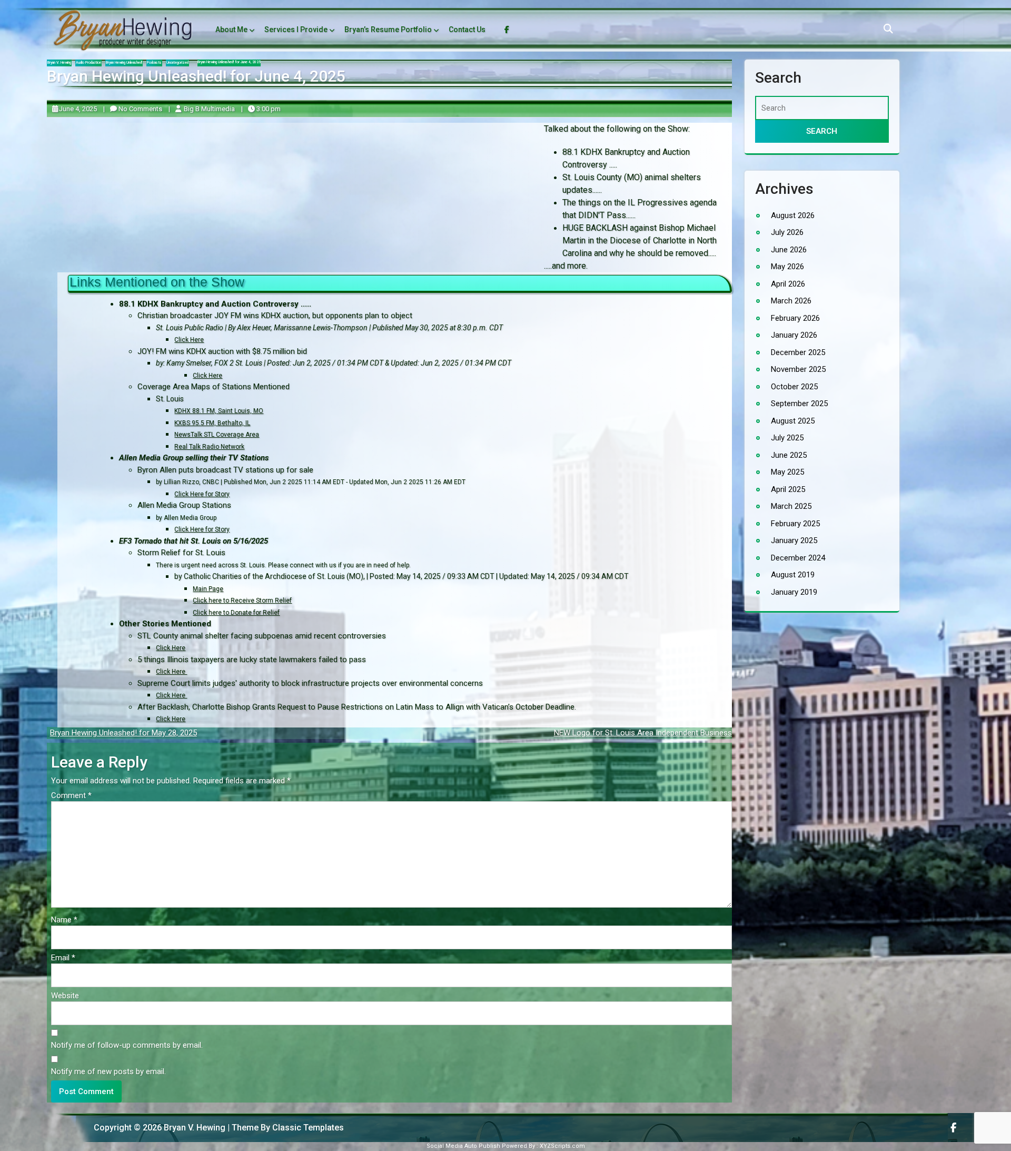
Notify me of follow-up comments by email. (127, 1045)
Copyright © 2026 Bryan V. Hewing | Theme (156, 1128)
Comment (71, 795)
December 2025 (798, 352)
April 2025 (788, 489)
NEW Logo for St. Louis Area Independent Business (643, 732)
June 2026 (789, 249)
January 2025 (794, 540)
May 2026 (787, 266)
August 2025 (793, 421)
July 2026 (787, 232)
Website (65, 995)
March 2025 (791, 506)
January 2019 (794, 592)
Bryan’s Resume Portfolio (388, 29)
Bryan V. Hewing (59, 63)
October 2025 (794, 386)
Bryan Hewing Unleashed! (124, 63)
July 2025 (787, 437)
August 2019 (793, 574)
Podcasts (154, 63)
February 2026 (795, 318)
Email (63, 957)
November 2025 (798, 369)
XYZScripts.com (562, 1146)
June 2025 (789, 455)
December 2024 (798, 558)
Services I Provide (296, 29)
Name (64, 919)
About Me (231, 29)
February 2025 (795, 523)
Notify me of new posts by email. (108, 1071)
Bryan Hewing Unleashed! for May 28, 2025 (123, 732)
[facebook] (954, 1127)
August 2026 (793, 215)
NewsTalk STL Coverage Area (216, 434)
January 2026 (794, 335)
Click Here (170, 648)
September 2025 (799, 403)
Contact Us (467, 29)
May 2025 (787, 472)
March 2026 (791, 301)
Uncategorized (177, 63)
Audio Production (88, 63)
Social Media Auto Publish (463, 1146)
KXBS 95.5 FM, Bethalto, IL (212, 422)
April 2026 (788, 284)
